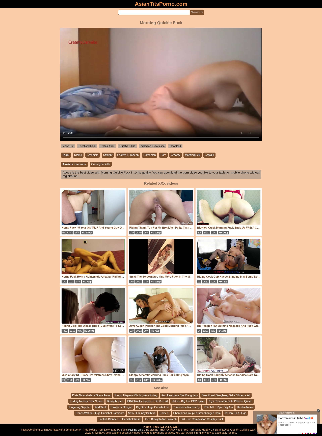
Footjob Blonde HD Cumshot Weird (119, 419)
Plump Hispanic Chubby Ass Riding (136, 395)
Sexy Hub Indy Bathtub (141, 413)
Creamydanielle (100, 164)
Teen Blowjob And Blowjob (161, 419)
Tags (156, 426)
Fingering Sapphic (80, 407)
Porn (163, 155)
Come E (164, 413)
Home (147, 426)
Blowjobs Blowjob (121, 407)
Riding (78, 155)
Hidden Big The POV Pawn (188, 401)
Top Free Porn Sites (189, 429)
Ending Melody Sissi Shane (86, 401)
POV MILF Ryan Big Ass (218, 407)
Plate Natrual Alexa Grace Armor (91, 395)
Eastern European (128, 155)
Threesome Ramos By (186, 407)
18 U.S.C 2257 (170, 426)
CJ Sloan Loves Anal (222, 429)
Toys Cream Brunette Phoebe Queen (230, 401)
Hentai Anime (245, 407)
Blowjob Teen (115, 401)
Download (175, 145)
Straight (107, 155)
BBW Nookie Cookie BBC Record (147, 401)
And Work (101, 407)
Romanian (149, 155)
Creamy (175, 155)
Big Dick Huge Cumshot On (152, 407)
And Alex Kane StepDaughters (179, 395)
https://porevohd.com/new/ (36, 429)
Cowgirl (209, 155)
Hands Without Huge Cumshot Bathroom (100, 413)
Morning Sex (192, 155)
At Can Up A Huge (235, 413)
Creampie (92, 155)
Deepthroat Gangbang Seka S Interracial (226, 395)
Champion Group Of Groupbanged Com (197, 413)
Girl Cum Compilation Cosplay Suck (202, 419)
